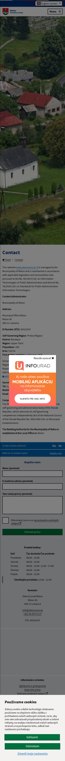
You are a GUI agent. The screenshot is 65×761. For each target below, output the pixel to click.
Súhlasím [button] (32, 737)
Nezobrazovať (43, 358)
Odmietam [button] (32, 746)
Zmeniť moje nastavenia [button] (33, 753)
